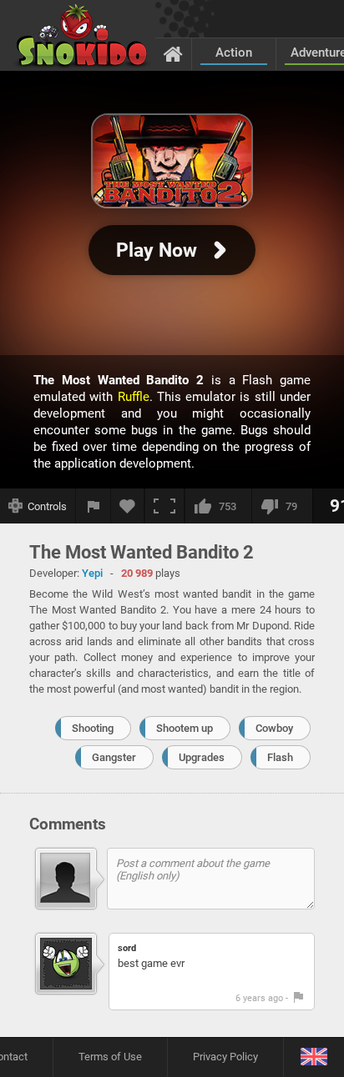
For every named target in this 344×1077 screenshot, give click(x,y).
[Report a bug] (93, 505)
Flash (280, 757)
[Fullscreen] (164, 505)
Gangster (114, 757)
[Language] (313, 1057)
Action (233, 52)
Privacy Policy (225, 1056)
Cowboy (274, 728)
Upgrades (202, 757)
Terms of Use (110, 1056)
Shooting (93, 728)
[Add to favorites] (127, 505)
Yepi (92, 573)
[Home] (173, 53)
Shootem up (184, 728)
